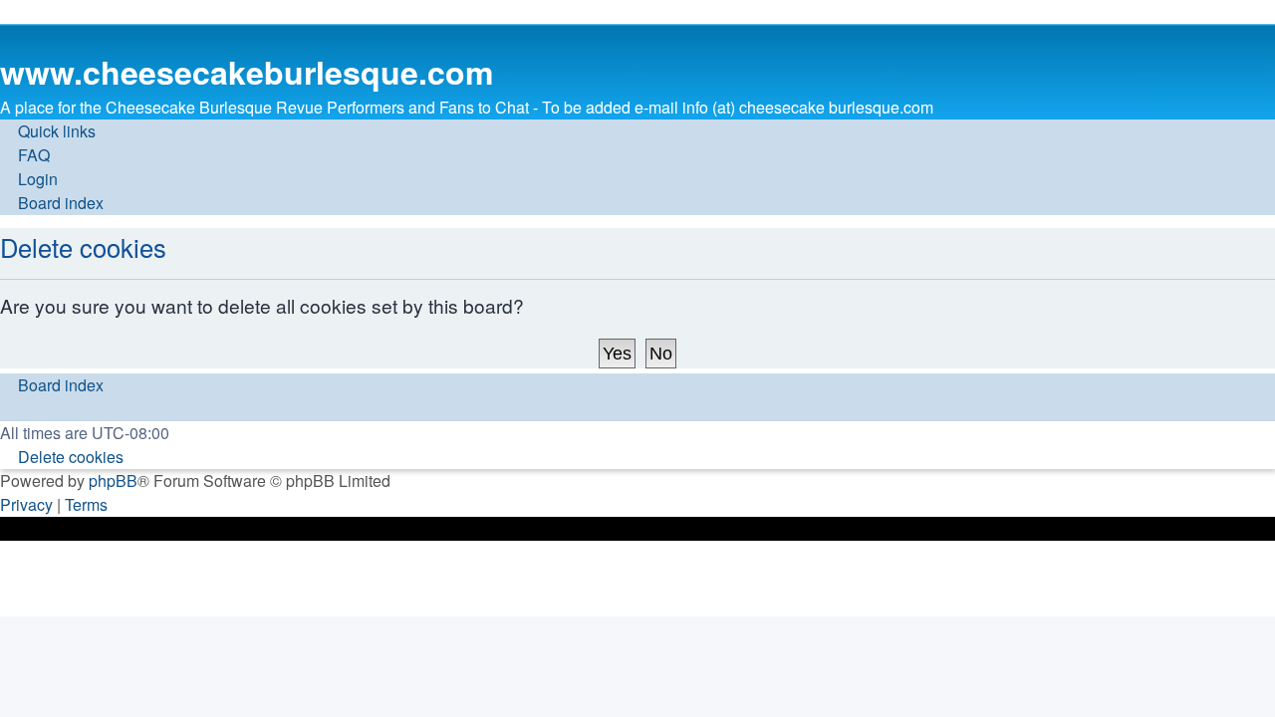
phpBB (113, 480)
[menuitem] (25, 155)
